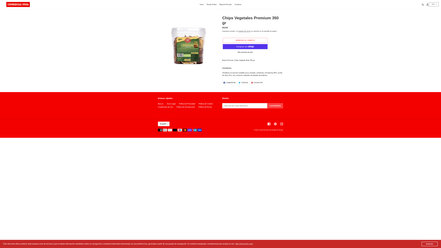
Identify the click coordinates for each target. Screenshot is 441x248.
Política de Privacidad (187, 104)
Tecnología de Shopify (276, 130)
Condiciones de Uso (165, 107)
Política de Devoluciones (186, 107)
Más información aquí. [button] (244, 244)
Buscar (160, 104)
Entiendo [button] (429, 244)
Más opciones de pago (245, 52)
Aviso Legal (171, 104)
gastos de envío (245, 31)
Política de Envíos (205, 107)
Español (163, 124)
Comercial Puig (264, 130)
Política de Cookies (206, 104)
